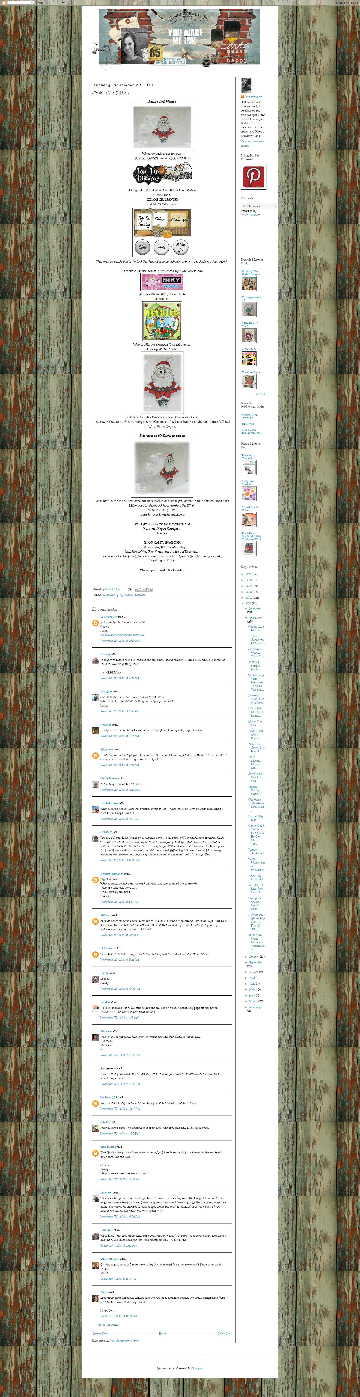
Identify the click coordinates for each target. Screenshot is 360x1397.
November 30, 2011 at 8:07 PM (120, 1179)
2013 (249, 592)
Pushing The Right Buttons (251, 272)
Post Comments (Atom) (124, 1340)
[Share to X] (144, 590)
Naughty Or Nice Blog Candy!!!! (256, 888)
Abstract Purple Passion (254, 665)
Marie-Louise (108, 778)
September (255, 962)
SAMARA (106, 832)
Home (162, 1333)
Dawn (104, 1292)
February (255, 1007)
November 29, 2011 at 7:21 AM (119, 765)
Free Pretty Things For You (251, 431)
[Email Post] (129, 589)
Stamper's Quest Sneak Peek (254, 903)
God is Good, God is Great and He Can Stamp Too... (256, 835)
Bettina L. (106, 1230)
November (255, 618)
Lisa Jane (106, 691)
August (254, 972)
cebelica (105, 1122)
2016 (249, 574)
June (252, 983)
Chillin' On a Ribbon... (256, 628)
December (255, 608)
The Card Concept (248, 456)
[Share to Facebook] (147, 590)
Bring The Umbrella (255, 877)
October (254, 957)
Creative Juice (251, 372)
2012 (249, 597)
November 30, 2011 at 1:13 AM (119, 1017)
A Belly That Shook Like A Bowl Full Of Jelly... (256, 922)
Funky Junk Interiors (250, 416)
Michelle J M (108, 1097)
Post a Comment (107, 1325)
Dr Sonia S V (108, 617)
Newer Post (100, 1333)
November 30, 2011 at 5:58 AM (120, 1084)
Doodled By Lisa (255, 818)
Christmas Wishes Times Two (256, 652)
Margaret (106, 1192)
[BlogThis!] (140, 590)
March (253, 1001)
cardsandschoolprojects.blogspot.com (123, 635)
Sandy (104, 973)
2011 (248, 603)
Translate (254, 215)
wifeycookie (108, 1147)
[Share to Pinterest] (151, 590)
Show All (260, 394)
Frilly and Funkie (248, 483)
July (252, 978)
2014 (249, 586)
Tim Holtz (248, 424)
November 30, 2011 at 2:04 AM (120, 1055)
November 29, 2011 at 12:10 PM (120, 860)
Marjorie (106, 1031)
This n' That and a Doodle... (255, 734)
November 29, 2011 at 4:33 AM (120, 711)
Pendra (105, 1002)
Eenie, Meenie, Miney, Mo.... (254, 762)
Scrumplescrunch (111, 873)
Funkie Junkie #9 (256, 851)
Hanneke (105, 725)
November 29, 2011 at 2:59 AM (120, 641)
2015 (249, 580)
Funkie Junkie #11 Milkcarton (256, 639)
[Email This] (136, 590)
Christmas (107, 594)
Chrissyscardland (251, 299)
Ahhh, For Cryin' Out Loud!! (256, 747)
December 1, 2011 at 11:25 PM (118, 1316)
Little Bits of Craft (250, 325)
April (252, 995)
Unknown (106, 749)
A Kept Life (249, 349)
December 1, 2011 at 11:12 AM (118, 1279)
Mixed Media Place (250, 508)
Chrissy (105, 654)
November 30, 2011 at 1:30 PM (120, 1133)
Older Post (224, 1333)
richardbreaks (109, 803)
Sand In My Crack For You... (256, 777)
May (252, 989)
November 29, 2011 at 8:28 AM (120, 790)
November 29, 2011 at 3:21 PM (119, 960)
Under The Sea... (255, 723)
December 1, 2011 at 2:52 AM (118, 1245)
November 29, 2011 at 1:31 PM (119, 902)
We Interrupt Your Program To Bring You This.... (256, 682)
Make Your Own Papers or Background (256, 942)
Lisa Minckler (253, 96)
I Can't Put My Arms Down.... (255, 712)
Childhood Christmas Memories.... (256, 805)
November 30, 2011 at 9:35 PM (120, 1216)
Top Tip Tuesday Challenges (130, 594)
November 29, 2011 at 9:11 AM (119, 819)
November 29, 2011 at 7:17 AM (119, 736)
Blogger (197, 1368)
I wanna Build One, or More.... (256, 699)
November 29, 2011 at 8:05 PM (120, 989)
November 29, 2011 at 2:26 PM (120, 935)
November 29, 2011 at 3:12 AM (119, 678)
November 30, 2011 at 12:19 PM (120, 1108)
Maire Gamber (109, 1259)
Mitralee (105, 915)
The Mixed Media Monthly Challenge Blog (251, 536)
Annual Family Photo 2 (254, 790)
